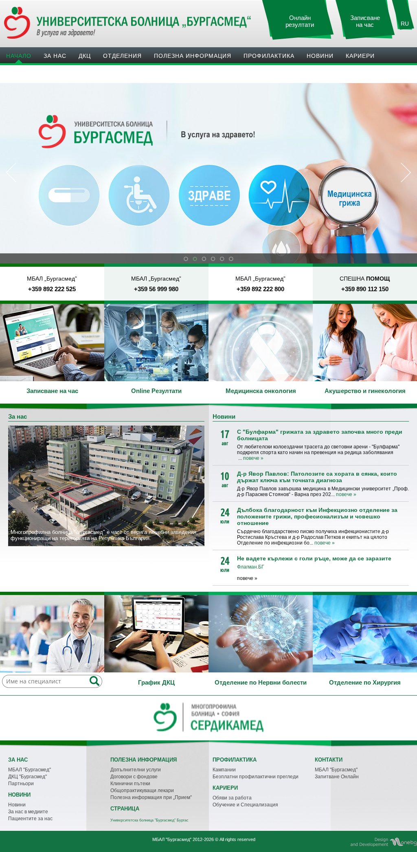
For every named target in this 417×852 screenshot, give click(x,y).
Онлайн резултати (299, 21)
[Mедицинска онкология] (260, 342)
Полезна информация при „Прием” (151, 797)
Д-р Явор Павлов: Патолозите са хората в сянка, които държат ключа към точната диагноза (317, 476)
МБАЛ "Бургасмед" (29, 770)
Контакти (23, 73)
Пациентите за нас (30, 818)
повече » (253, 458)
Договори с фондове (134, 777)
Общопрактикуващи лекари (142, 790)
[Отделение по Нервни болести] (260, 633)
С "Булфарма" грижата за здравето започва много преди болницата (319, 434)
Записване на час (365, 21)
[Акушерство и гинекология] (365, 342)
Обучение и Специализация (245, 805)
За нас (55, 56)
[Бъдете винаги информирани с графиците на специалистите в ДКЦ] (156, 633)
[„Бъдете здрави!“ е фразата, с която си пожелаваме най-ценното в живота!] (52, 342)
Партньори (21, 783)
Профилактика (269, 56)
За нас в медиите (28, 812)
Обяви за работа (232, 798)
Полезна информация (192, 56)
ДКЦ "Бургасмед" (27, 777)
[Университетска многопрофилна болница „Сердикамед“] (208, 733)
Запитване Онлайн (337, 777)
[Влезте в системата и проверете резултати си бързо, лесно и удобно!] (156, 342)
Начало (18, 56)
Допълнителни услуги (135, 770)
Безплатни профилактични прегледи (255, 777)
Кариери (360, 56)
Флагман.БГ (250, 567)
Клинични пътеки (130, 783)
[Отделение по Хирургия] (365, 633)
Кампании (224, 770)
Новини (320, 56)
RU (405, 23)
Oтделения (122, 56)
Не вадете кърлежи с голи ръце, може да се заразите (314, 558)
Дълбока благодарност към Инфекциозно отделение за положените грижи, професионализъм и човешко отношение (317, 516)
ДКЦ (85, 56)
